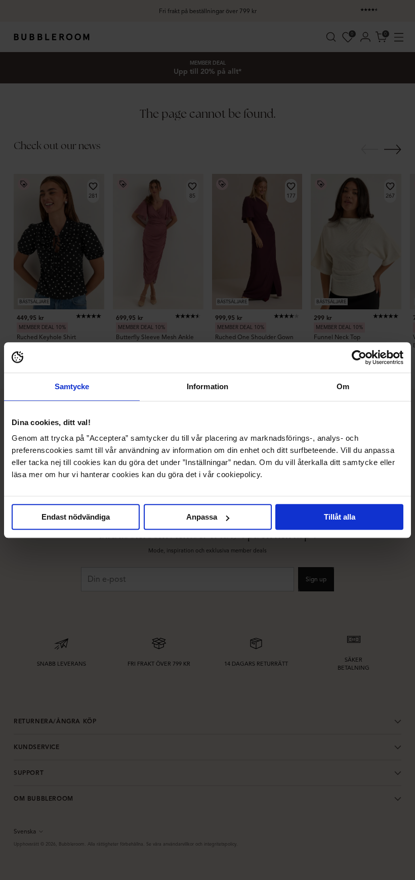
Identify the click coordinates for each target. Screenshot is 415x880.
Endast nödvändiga (76, 517)
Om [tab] (343, 386)
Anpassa (201, 517)
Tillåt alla (339, 517)
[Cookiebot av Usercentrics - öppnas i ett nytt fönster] (359, 357)
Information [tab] (207, 386)
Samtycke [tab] (72, 386)
